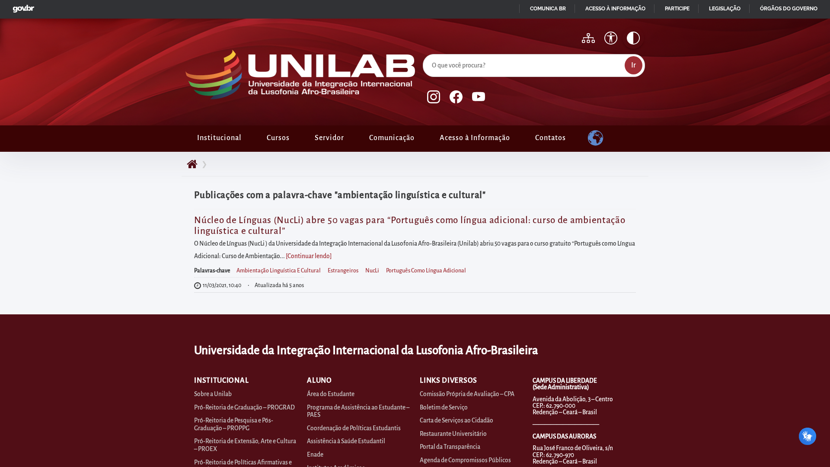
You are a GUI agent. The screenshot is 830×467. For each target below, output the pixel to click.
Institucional (219, 138)
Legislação (725, 9)
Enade (315, 454)
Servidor (329, 138)
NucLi (372, 271)
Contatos (550, 138)
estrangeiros (343, 271)
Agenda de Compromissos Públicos (465, 460)
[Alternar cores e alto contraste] (633, 38)
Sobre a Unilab (213, 394)
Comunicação (392, 138)
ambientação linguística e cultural (278, 271)
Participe (677, 9)
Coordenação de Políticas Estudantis (354, 428)
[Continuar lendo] (309, 256)
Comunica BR (548, 9)
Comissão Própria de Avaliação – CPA (467, 394)
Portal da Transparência (450, 447)
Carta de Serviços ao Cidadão (456, 420)
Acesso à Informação (475, 138)
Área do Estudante (330, 394)
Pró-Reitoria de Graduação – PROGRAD (244, 407)
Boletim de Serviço (444, 407)
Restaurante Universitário (453, 434)
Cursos (278, 138)
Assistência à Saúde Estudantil (346, 441)
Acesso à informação (615, 9)
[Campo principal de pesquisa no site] (425, 52)
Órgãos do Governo (788, 9)
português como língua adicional (426, 271)
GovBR (22, 6)
